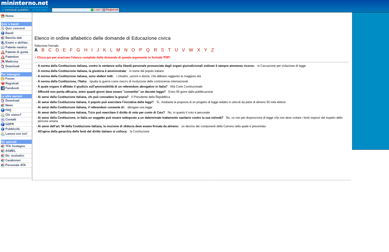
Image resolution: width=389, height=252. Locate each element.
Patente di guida (16, 52)
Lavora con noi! (16, 133)
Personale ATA (15, 165)
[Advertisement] (371, 81)
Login (97, 9)
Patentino (12, 56)
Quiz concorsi (15, 28)
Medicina (11, 61)
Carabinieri (13, 160)
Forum (10, 78)
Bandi (9, 33)
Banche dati (13, 37)
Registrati (12, 83)
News (9, 105)
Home (9, 16)
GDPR (9, 124)
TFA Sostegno (15, 146)
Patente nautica (16, 47)
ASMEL (10, 151)
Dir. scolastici (14, 155)
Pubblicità (12, 129)
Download (12, 66)
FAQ (8, 110)
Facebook (12, 88)
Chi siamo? (13, 114)
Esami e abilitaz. (17, 42)
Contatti (10, 119)
